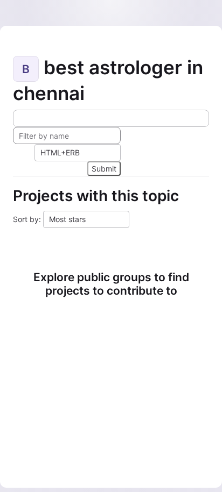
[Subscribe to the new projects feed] (111, 118)
